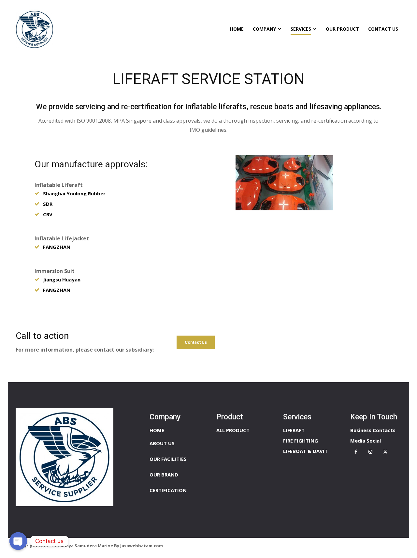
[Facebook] (356, 452)
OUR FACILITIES (168, 459)
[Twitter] (385, 452)
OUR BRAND (164, 474)
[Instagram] (370, 452)
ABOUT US (162, 443)
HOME (157, 430)
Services (301, 29)
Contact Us (383, 29)
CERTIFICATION (168, 490)
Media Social (365, 440)
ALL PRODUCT (233, 430)
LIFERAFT (294, 430)
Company (264, 29)
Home (237, 29)
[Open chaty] (18, 541)
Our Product (342, 29)
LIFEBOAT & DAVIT (305, 451)
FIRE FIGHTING (300, 440)
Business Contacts (372, 430)
